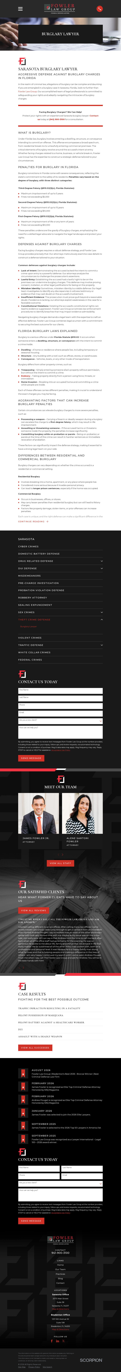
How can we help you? (28, 728)
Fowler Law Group (27, 91)
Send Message (31, 758)
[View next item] (62, 855)
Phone (22, 705)
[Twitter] (63, 1341)
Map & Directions (60, 1309)
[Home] (59, 9)
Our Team (60, 1269)
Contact (60, 1283)
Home (60, 1265)
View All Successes (35, 1048)
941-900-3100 (61, 1252)
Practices (60, 1274)
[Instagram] (69, 1341)
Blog (60, 1278)
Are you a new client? (28, 720)
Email (21, 712)
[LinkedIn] (57, 1341)
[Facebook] (51, 1341)
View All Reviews (33, 910)
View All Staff (60, 863)
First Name (23, 690)
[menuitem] (60, 546)
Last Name (23, 697)
